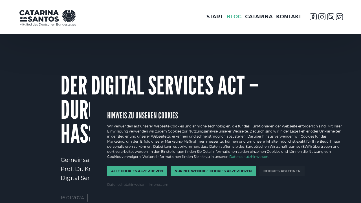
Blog (234, 16)
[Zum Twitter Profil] (339, 17)
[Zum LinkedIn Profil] (330, 17)
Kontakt (288, 16)
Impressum (158, 184)
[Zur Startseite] (48, 18)
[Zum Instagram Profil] (322, 17)
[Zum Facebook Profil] (313, 17)
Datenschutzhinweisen (248, 156)
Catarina (259, 16)
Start (214, 16)
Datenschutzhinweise (125, 184)
